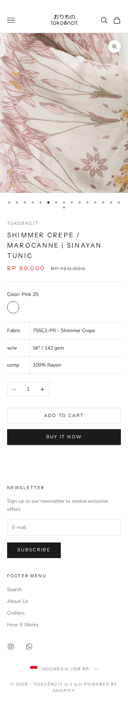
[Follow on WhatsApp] (29, 646)
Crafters (16, 613)
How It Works (23, 624)
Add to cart (64, 415)
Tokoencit (22, 223)
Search (14, 589)
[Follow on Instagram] (10, 646)
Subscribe (33, 550)
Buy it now (64, 437)
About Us (17, 601)
